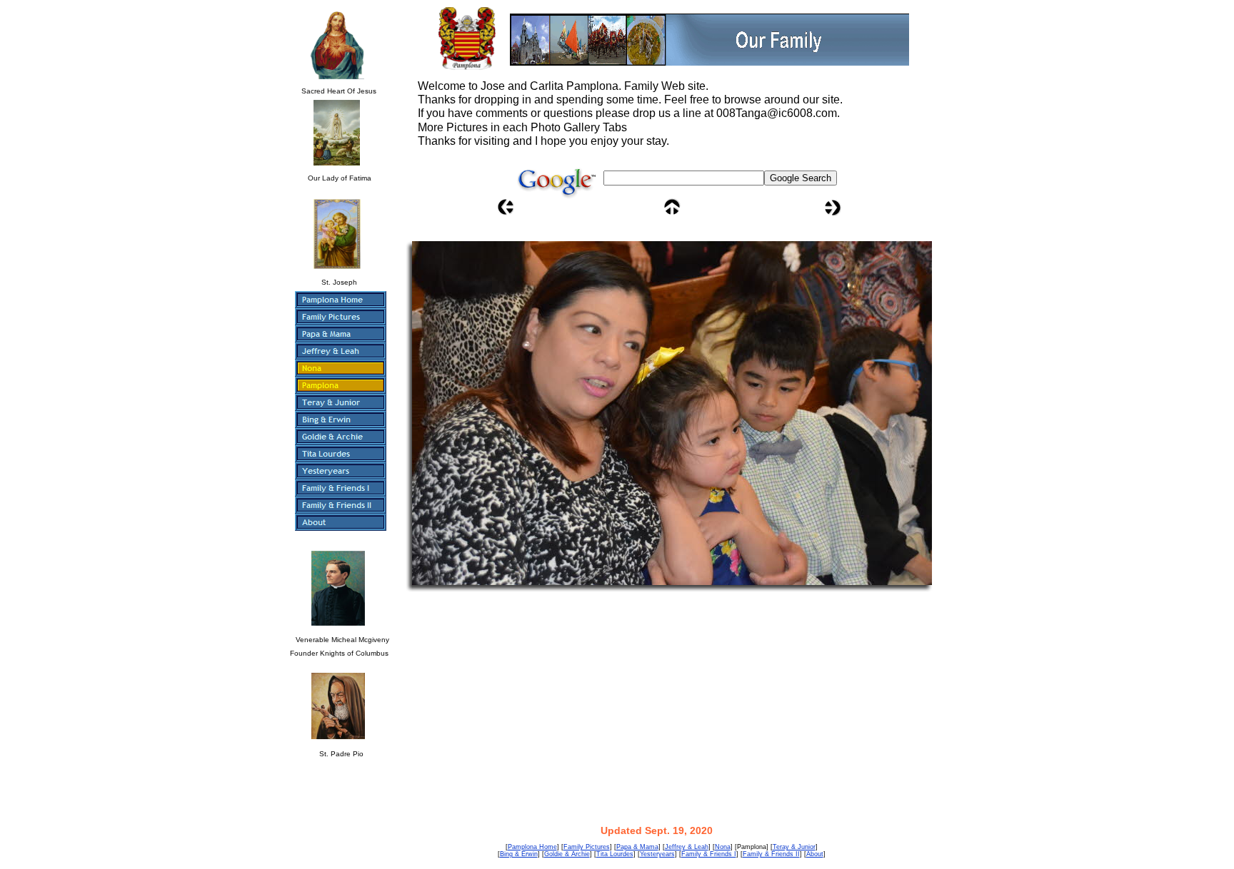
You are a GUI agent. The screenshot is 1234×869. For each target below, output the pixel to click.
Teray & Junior (794, 846)
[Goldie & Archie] (340, 436)
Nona (723, 846)
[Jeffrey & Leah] (340, 351)
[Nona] (340, 368)
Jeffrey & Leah (686, 846)
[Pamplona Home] (340, 299)
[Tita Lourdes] (340, 453)
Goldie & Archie (567, 854)
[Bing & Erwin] (340, 419)
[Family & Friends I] (340, 488)
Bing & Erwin (519, 854)
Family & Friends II (771, 854)
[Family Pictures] (340, 316)
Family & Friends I (708, 854)
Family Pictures (586, 846)
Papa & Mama (637, 846)
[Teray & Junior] (340, 402)
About (814, 854)
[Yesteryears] (340, 470)
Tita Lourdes (614, 854)
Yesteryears (657, 854)
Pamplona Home (532, 846)
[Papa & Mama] (340, 333)
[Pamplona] (340, 385)
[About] (340, 522)
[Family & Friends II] (340, 505)
